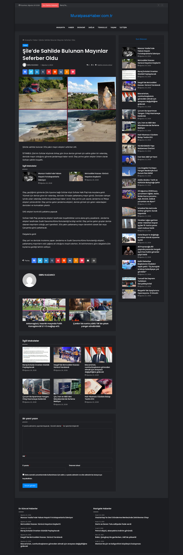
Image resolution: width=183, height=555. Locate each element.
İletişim (123, 27)
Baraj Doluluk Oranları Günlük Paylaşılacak (76, 5)
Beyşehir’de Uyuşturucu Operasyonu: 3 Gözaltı (148, 291)
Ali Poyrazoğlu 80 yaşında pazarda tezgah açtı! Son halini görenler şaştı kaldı (149, 250)
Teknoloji (102, 27)
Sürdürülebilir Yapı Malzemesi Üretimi (146, 147)
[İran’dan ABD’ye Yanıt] (129, 160)
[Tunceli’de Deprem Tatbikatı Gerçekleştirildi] (129, 282)
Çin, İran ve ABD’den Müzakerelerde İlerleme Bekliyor (64, 399)
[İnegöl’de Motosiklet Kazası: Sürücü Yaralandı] (67, 354)
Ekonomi (81, 27)
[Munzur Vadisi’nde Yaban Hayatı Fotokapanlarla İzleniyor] (29, 176)
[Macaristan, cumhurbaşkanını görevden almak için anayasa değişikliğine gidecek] (98, 354)
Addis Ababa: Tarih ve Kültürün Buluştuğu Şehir (149, 181)
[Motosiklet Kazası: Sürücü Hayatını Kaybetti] (76, 176)
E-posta (26, 465)
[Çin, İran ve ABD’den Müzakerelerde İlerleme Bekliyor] (67, 386)
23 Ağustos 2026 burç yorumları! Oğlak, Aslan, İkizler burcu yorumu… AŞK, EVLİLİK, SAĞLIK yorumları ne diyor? (148, 196)
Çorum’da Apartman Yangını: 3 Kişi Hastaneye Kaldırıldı (36, 397)
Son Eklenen (141, 39)
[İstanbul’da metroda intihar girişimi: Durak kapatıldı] (129, 211)
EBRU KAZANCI (32, 65)
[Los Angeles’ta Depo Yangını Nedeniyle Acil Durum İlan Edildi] (129, 171)
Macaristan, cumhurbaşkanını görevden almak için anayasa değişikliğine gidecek (97, 368)
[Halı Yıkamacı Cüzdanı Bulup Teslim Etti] (98, 386)
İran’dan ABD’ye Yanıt (147, 157)
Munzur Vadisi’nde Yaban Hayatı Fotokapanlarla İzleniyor (49, 176)
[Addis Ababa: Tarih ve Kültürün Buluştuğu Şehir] (129, 183)
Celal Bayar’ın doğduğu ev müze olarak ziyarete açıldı (148, 237)
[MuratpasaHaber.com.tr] (91, 16)
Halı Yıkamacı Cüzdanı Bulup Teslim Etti (97, 397)
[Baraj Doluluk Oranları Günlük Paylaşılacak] (36, 354)
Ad (24, 456)
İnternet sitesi (74, 465)
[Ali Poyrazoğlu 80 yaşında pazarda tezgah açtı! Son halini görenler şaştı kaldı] (129, 250)
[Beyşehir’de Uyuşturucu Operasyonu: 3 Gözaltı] (129, 294)
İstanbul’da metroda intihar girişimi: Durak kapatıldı (147, 211)
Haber (71, 27)
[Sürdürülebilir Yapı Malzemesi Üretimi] (129, 149)
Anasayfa (60, 27)
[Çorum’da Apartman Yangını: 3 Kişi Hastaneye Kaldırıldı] (36, 386)
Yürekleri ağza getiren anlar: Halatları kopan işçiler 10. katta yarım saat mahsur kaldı (148, 224)
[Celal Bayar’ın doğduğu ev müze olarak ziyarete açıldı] (129, 238)
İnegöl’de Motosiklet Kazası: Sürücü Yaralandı (67, 366)
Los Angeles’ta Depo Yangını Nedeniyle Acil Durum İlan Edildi (147, 170)
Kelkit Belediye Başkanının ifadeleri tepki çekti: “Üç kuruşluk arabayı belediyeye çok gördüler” (148, 266)
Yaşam (113, 27)
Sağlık (91, 27)
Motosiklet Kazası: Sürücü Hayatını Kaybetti (149, 61)
